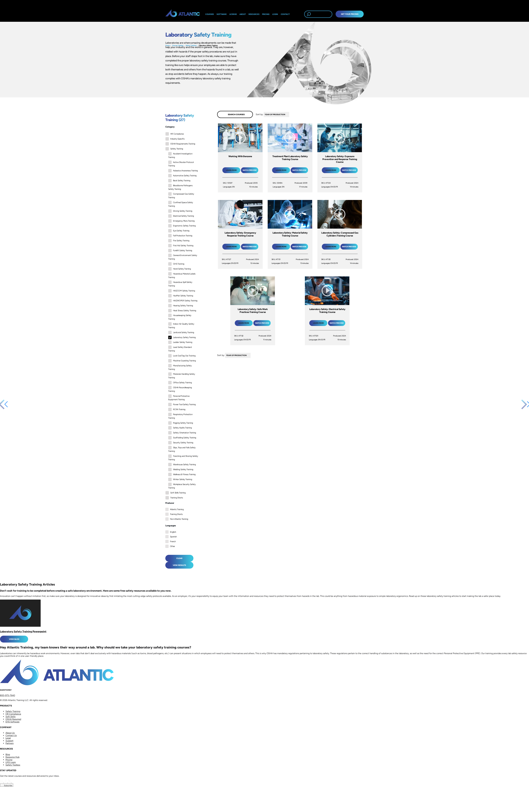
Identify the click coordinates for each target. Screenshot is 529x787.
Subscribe (8, 785)
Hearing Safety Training (183, 305)
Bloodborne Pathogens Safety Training (180, 187)
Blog (8, 754)
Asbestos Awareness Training (185, 170)
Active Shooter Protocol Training (181, 164)
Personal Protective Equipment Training (179, 398)
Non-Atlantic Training (179, 519)
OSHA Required (13, 719)
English (173, 532)
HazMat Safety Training (183, 295)
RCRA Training (179, 409)
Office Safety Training (182, 382)
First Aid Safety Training (183, 245)
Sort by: (259, 114)
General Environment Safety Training (182, 257)
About (242, 14)
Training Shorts (176, 497)
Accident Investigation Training (180, 155)
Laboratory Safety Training (208, 45)
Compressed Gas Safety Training (181, 196)
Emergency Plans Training (184, 221)
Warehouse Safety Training (184, 464)
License (233, 14)
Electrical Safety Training (183, 216)
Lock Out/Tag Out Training (184, 355)
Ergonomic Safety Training (184, 225)
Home (167, 45)
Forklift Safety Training (182, 250)
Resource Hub (12, 757)
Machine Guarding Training (184, 360)
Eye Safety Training (181, 230)
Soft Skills (10, 716)
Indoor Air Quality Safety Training (181, 326)
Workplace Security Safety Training (182, 486)
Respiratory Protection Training (180, 416)
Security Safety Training (183, 442)
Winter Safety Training (182, 479)
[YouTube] (13, 782)
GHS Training (178, 264)
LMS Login (11, 762)
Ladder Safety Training (182, 342)
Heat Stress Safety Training (184, 310)
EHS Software (12, 721)
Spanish (173, 536)
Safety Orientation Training (184, 432)
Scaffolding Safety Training (184, 437)
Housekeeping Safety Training (179, 317)
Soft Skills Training (178, 492)
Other (172, 546)
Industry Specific (177, 139)
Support (9, 740)
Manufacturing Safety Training (180, 367)
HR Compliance (177, 134)
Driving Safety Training (182, 211)
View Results (179, 565)
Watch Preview (250, 170)
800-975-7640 (7, 695)
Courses (209, 14)
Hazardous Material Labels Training (181, 276)
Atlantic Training (177, 509)
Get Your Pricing (349, 14)
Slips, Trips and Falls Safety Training (181, 449)
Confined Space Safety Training (180, 204)
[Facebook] (6, 782)
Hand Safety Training (182, 269)
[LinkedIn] (2, 782)
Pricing (9, 759)
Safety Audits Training (182, 427)
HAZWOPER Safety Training (185, 300)
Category (170, 126)
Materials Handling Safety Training (181, 376)
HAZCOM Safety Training (184, 290)
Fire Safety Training (181, 240)
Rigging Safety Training (183, 423)
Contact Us (11, 735)
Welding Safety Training (183, 469)
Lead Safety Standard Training (180, 349)
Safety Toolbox (13, 765)
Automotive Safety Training (184, 175)
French (173, 541)
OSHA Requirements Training (182, 144)
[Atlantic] (182, 14)
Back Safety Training (181, 180)
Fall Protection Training (182, 235)
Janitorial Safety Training (183, 332)
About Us (10, 733)
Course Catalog (177, 45)
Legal (8, 738)
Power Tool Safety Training (184, 404)
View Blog (14, 639)
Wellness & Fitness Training (184, 474)
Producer (169, 503)
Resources (254, 14)
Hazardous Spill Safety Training (180, 284)
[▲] (290, 114)
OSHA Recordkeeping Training (180, 389)
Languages (170, 525)
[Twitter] (10, 782)
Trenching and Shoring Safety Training (183, 458)
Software (222, 14)
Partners (10, 743)
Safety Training (191, 45)
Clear (179, 558)
